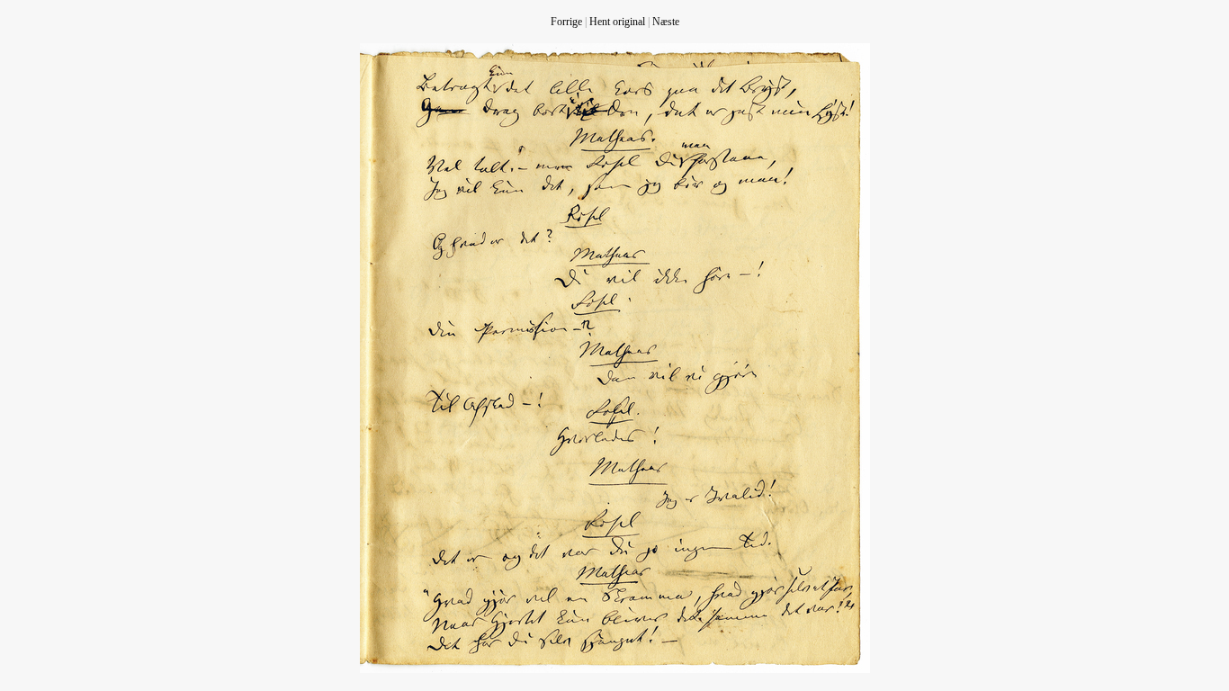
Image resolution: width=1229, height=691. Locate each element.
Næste (665, 21)
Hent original (617, 21)
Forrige (566, 21)
